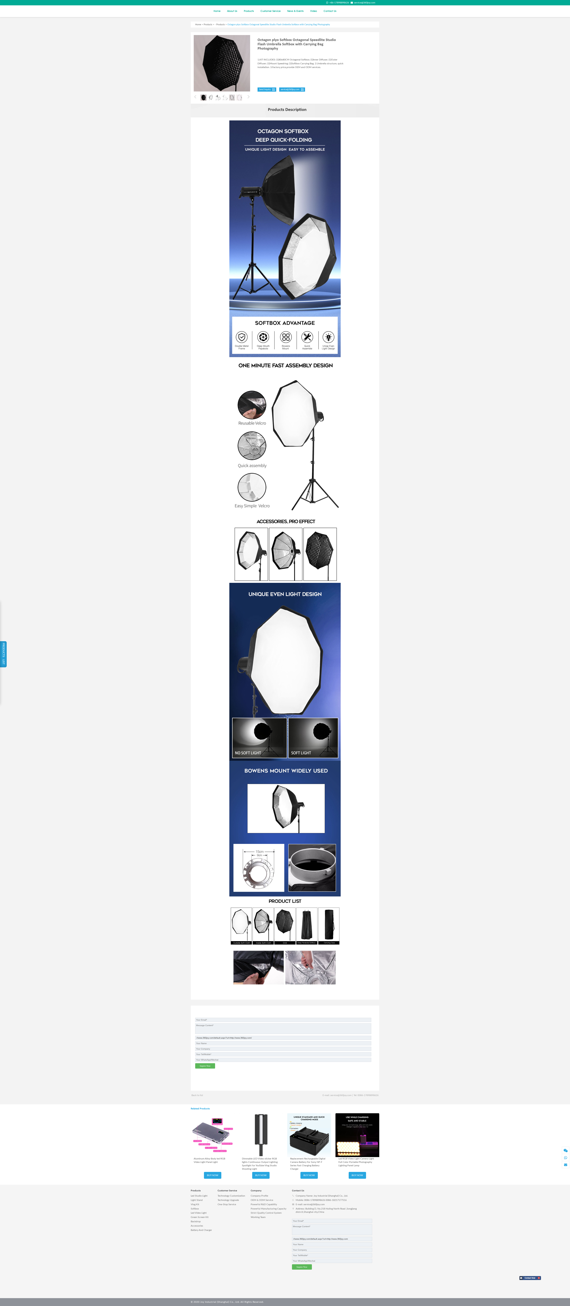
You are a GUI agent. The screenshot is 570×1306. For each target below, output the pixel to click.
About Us (232, 11)
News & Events (295, 11)
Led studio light (199, 1196)
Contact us (330, 11)
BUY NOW (212, 1175)
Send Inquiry (265, 90)
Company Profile (259, 1196)
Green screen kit (200, 1217)
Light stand (197, 1200)
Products (249, 11)
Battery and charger (201, 1230)
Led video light (199, 1213)
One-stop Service (227, 1204)
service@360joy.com (364, 2)
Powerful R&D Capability (264, 1204)
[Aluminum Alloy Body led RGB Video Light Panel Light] (213, 1135)
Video (313, 11)
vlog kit (195, 1204)
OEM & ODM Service (262, 1200)
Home (217, 11)
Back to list (197, 1095)
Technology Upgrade (228, 1200)
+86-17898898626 (339, 2)
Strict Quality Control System (266, 1213)
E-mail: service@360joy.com (337, 1095)
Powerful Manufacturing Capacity (268, 1209)
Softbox (195, 1209)
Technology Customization (231, 1196)
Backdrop (196, 1221)
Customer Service (271, 11)
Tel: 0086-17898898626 (366, 1095)
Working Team (258, 1217)
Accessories (197, 1226)
